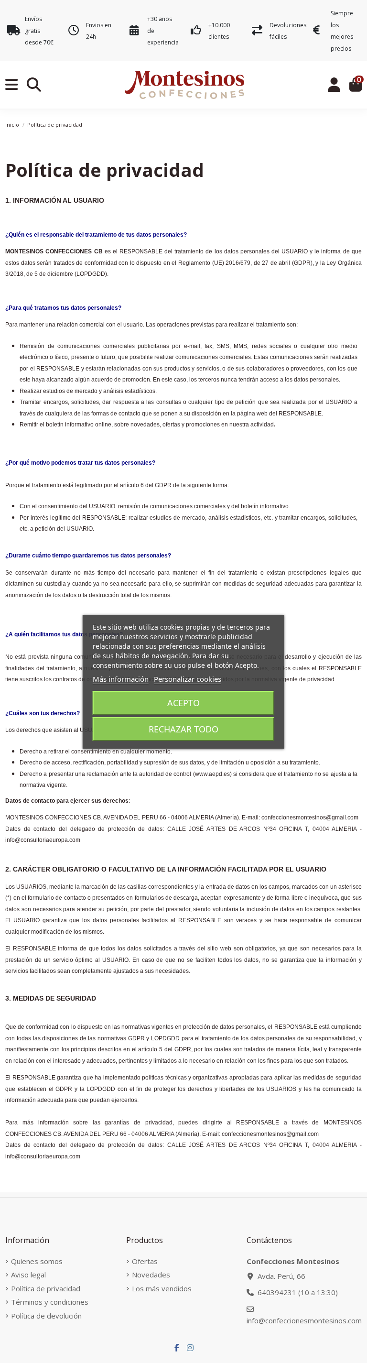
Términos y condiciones (49, 1302)
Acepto (183, 703)
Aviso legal (28, 1274)
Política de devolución (46, 1315)
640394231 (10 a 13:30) (298, 1292)
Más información (121, 679)
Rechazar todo (183, 729)
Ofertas (145, 1261)
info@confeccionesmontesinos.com (304, 1320)
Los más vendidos (162, 1288)
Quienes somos (37, 1261)
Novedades (151, 1274)
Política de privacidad (45, 1288)
